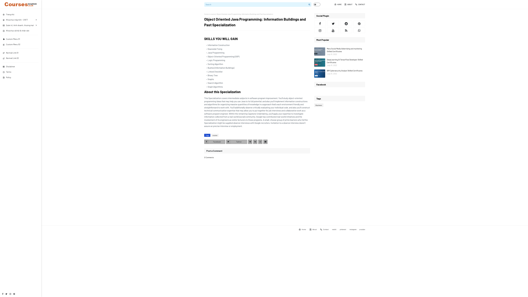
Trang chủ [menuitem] (10, 14)
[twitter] (6, 294)
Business (319, 105)
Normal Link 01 (12, 53)
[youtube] (333, 30)
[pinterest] (14, 294)
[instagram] (10, 294)
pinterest (343, 229)
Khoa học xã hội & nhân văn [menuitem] (17, 30)
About (349, 4)
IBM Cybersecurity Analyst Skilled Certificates (344, 71)
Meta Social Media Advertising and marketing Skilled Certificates (344, 50)
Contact (361, 4)
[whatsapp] (359, 30)
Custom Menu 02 (13, 44)
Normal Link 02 (12, 58)
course (212, 14)
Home (339, 4)
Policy (8, 77)
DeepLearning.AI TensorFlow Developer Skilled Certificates (345, 61)
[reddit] (346, 23)
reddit (334, 229)
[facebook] (2, 294)
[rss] (346, 30)
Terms (8, 72)
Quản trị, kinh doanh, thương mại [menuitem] (20, 25)
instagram (353, 229)
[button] (317, 4)
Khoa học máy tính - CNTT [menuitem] (17, 20)
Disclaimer (10, 66)
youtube (362, 229)
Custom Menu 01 (13, 39)
